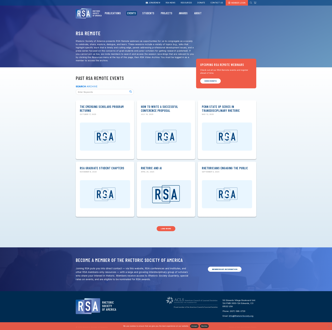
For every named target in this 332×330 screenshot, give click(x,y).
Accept (194, 326)
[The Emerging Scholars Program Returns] (105, 137)
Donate (201, 3)
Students (148, 13)
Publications (113, 13)
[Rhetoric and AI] (166, 194)
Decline (204, 326)
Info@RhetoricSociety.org (241, 316)
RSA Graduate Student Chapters (102, 168)
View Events (210, 81)
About (198, 13)
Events (131, 13)
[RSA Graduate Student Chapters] (105, 194)
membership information (224, 269)
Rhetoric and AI (151, 168)
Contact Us (216, 3)
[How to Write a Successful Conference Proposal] (166, 137)
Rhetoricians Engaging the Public (225, 168)
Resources (186, 3)
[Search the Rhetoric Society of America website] (251, 2)
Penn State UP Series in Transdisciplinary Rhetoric (221, 108)
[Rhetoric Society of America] (89, 13)
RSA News (170, 3)
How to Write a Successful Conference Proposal (159, 108)
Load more (166, 229)
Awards (183, 13)
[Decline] (328, 326)
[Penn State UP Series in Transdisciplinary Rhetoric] (227, 137)
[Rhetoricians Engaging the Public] (227, 194)
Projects (166, 13)
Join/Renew (154, 3)
